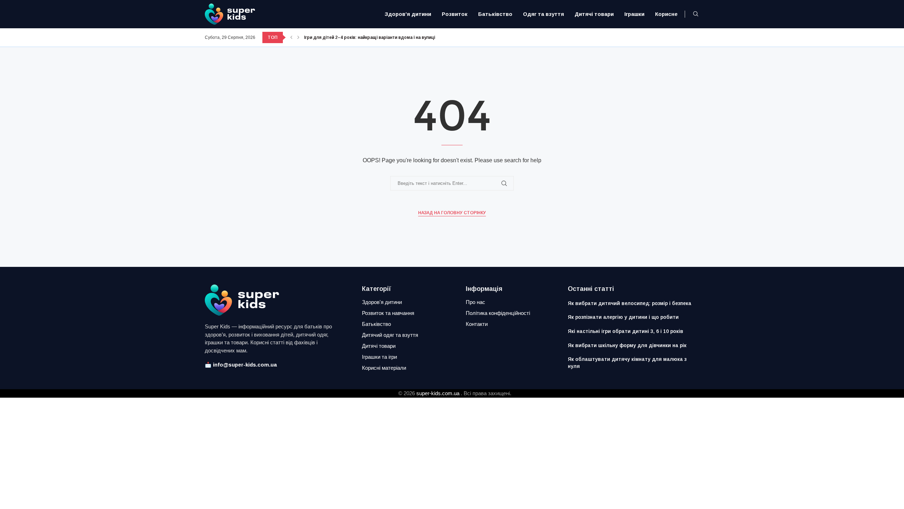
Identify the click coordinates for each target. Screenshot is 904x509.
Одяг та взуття (543, 14)
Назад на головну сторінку (452, 212)
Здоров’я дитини (408, 14)
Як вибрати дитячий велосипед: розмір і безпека (629, 303)
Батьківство (495, 14)
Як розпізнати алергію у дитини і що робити (623, 317)
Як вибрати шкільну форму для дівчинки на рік (627, 345)
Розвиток (455, 14)
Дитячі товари (594, 14)
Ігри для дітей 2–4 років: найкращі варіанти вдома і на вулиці (369, 37)
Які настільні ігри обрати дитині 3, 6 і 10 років (625, 331)
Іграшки (634, 14)
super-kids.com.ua (437, 393)
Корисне (666, 14)
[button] (291, 37)
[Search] (695, 14)
